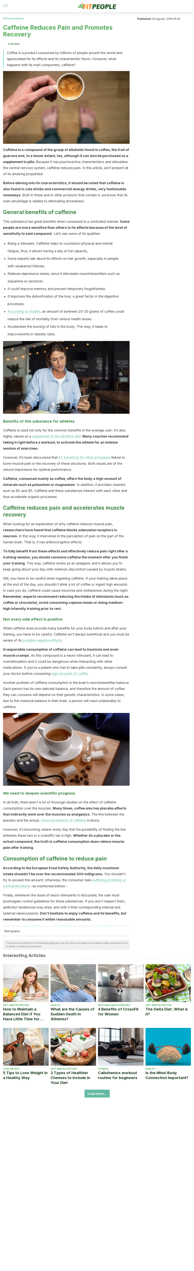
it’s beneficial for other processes (84, 457)
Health (55, 1005)
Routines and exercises (114, 1005)
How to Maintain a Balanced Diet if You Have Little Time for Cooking (21, 1014)
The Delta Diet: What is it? (167, 1011)
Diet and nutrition (13, 18)
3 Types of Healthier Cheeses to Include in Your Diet (70, 1078)
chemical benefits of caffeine (63, 820)
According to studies (24, 311)
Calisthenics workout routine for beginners (117, 1075)
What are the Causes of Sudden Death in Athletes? (73, 1014)
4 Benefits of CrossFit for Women (118, 1011)
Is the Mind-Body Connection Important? (167, 1075)
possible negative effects (42, 640)
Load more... (97, 1094)
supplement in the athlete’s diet (56, 436)
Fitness (103, 1068)
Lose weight (11, 1068)
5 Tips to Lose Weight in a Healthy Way (25, 1075)
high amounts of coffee (70, 674)
